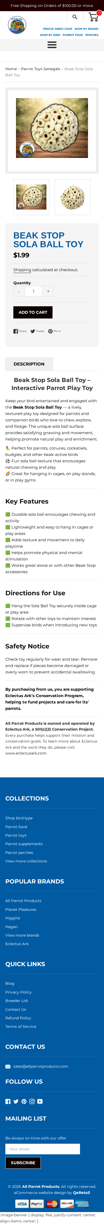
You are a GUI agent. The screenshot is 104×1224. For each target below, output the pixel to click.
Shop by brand (86, 29)
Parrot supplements (24, 843)
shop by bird (50, 35)
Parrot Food (73, 35)
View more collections (26, 861)
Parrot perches (19, 852)
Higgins (12, 918)
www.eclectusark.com (25, 753)
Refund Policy (18, 1018)
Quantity (22, 282)
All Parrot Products (23, 900)
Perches (91, 35)
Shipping (22, 269)
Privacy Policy (18, 992)
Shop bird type (19, 818)
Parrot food (16, 826)
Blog (9, 983)
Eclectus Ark (17, 943)
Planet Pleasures (20, 909)
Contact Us (15, 1009)
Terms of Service (20, 1026)
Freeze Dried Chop (57, 29)
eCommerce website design (40, 1192)
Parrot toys (15, 835)
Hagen (11, 926)
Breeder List (16, 1000)
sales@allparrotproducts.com (40, 1066)
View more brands (22, 935)
